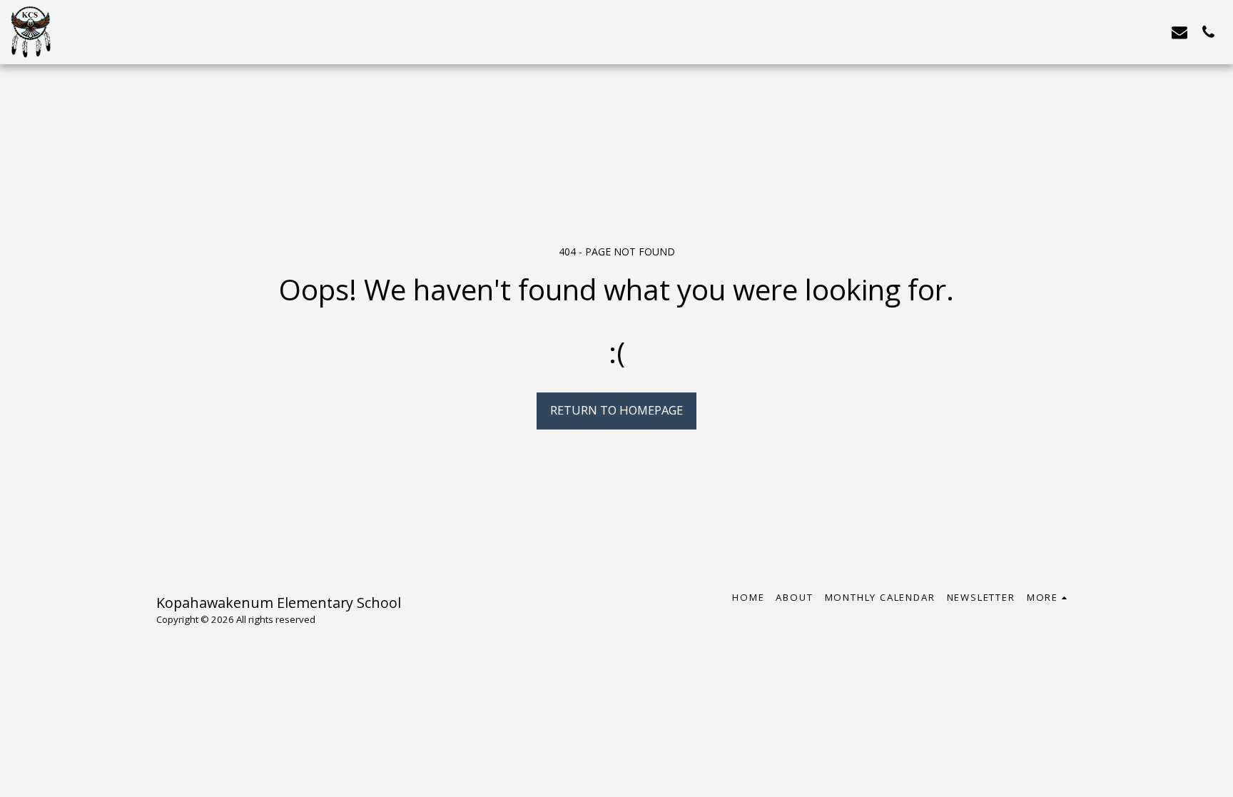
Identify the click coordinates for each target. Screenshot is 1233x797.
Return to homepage (616, 410)
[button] (1179, 32)
